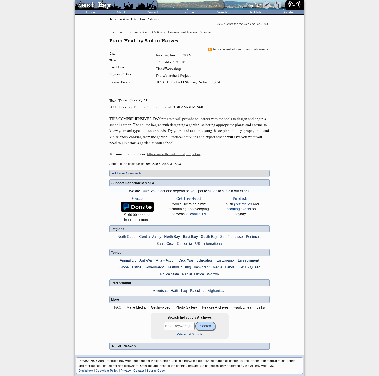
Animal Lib (128, 260)
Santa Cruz (165, 244)
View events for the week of (243, 24)
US (197, 244)
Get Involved (160, 307)
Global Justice (130, 267)
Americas (160, 291)
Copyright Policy (107, 370)
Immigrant (201, 267)
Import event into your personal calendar (241, 49)
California (184, 244)
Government (154, 267)
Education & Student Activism (145, 32)
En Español (225, 260)
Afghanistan (217, 291)
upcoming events (237, 209)
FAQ (117, 307)
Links (260, 307)
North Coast (127, 237)
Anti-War (146, 260)
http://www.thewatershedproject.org (174, 153)
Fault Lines (242, 307)
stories (243, 204)
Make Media (136, 307)
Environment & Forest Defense (189, 32)
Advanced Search (189, 334)
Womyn (213, 274)
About (121, 12)
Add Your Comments (127, 173)
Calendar (222, 12)
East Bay (115, 32)
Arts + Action (165, 260)
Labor (229, 267)
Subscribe (186, 12)
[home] (116, 5)
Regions (117, 229)
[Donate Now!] (137, 207)
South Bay (209, 237)
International (213, 244)
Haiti (174, 291)
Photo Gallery (186, 307)
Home (90, 12)
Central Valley (150, 237)
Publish (255, 12)
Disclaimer (86, 370)
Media (217, 267)
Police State (169, 274)
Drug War (186, 260)
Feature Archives (215, 307)
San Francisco (231, 237)
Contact (152, 12)
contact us (198, 214)
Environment (248, 260)
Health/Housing (179, 267)
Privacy (126, 370)
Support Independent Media (132, 183)
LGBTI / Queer (248, 267)
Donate (287, 12)
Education (204, 260)
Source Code (156, 370)
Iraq (184, 291)
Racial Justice (193, 274)
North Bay (172, 237)
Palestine (197, 291)
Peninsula (254, 237)
